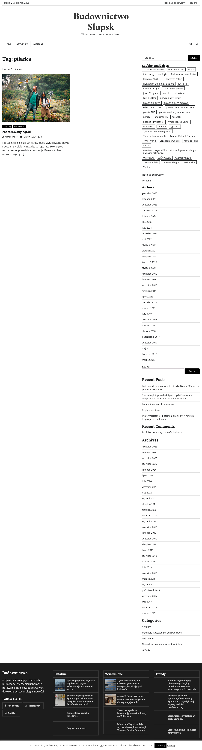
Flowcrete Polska (173, 78)
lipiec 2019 (147, 296)
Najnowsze (19, 126)
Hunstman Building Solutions (158, 83)
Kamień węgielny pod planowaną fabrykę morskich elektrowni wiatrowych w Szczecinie (182, 685)
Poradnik (193, 2)
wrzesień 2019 (149, 285)
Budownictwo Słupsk (101, 21)
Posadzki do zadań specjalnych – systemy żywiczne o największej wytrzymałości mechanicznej (181, 701)
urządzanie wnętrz (170, 140)
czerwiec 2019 (149, 302)
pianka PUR (149, 112)
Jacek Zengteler (151, 93)
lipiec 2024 (147, 221)
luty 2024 (147, 227)
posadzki (176, 116)
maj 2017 (147, 348)
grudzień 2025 (149, 193)
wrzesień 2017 (149, 342)
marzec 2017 (148, 359)
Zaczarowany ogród (16, 132)
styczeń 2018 (149, 331)
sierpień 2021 (149, 250)
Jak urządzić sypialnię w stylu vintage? (181, 717)
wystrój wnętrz (183, 157)
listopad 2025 (149, 198)
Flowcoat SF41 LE (152, 78)
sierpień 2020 (149, 256)
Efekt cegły (148, 74)
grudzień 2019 (149, 273)
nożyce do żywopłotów (176, 102)
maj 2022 (147, 239)
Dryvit (191, 69)
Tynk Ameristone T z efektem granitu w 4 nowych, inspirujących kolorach (129, 685)
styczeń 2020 (149, 267)
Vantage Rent (191, 140)
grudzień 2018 (149, 319)
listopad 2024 (149, 216)
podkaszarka (161, 116)
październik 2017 (151, 336)
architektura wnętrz (153, 69)
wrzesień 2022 (149, 233)
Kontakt (38, 44)
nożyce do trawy (151, 102)
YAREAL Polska (150, 162)
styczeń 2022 (149, 244)
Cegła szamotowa (151, 410)
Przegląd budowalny (174, 2)
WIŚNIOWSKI (164, 157)
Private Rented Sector (178, 121)
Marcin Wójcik (11, 136)
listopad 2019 (149, 279)
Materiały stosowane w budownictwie (162, 632)
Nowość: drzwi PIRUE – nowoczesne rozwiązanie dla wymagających (131, 699)
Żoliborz (147, 167)
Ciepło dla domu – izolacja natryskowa (182, 731)
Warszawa (148, 157)
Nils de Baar (149, 97)
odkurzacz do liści (152, 107)
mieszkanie (180, 93)
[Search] (197, 44)
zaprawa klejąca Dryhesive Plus (178, 162)
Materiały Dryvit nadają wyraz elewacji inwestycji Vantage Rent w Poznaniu (131, 727)
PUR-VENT (148, 126)
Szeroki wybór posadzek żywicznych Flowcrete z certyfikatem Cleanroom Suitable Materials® (80, 700)
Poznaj (171, 745)
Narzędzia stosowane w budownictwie (162, 644)
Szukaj (146, 366)
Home (8, 44)
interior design (151, 88)
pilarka (147, 116)
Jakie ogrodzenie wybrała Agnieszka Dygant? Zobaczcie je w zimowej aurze (81, 685)
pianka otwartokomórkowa (180, 107)
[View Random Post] (191, 44)
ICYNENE (182, 83)
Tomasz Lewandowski (154, 136)
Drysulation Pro (176, 69)
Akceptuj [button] (160, 745)
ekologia (162, 74)
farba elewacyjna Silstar (183, 74)
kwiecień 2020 (149, 262)
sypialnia (174, 126)
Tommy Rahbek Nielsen (182, 136)
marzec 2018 (148, 325)
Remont (162, 126)
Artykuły (22, 44)
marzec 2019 (148, 308)
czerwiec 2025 (149, 210)
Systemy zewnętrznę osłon (157, 131)
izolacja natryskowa (173, 88)
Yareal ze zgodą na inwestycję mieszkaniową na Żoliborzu (131, 713)
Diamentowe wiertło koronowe (158, 404)
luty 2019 (147, 313)
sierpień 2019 (149, 290)
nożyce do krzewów (170, 97)
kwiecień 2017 (149, 353)
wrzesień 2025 (149, 204)
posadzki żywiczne (153, 121)
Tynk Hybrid (149, 140)
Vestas (146, 145)
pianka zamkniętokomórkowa (174, 112)
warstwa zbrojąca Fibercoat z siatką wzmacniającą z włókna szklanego (169, 151)
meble (166, 93)
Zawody (146, 649)
